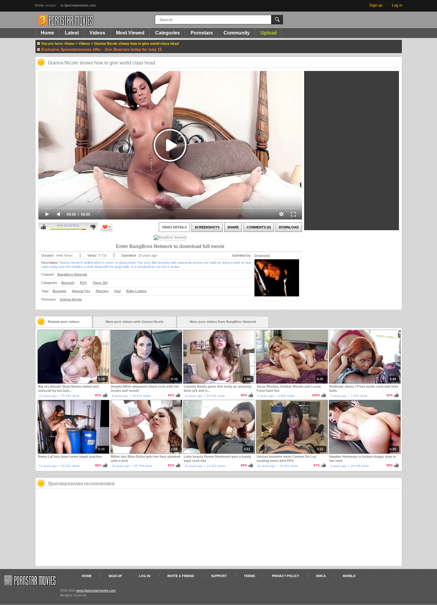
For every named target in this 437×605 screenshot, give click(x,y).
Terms (249, 576)
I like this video (43, 226)
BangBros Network (72, 274)
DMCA (321, 576)
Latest (72, 32)
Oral (117, 291)
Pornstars (202, 32)
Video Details (174, 227)
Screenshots (207, 227)
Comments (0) (259, 227)
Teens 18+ (100, 283)
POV (83, 283)
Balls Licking (136, 291)
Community (237, 32)
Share (233, 227)
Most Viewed (130, 32)
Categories (167, 32)
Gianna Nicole (71, 299)
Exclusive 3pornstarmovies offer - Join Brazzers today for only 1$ (101, 49)
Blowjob (67, 283)
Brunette (59, 291)
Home (47, 32)
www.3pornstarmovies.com (96, 590)
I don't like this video (93, 226)
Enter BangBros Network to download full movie (170, 246)
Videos (97, 32)
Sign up (375, 5)
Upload (268, 32)
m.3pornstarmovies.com (78, 5)
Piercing (102, 291)
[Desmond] (276, 281)
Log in (397, 5)
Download (289, 227)
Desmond (262, 256)
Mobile (349, 576)
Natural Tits (81, 291)
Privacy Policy (285, 576)
